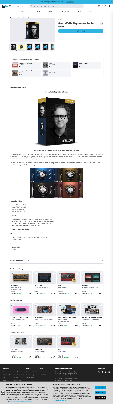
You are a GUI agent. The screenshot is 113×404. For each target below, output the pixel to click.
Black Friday (17, 380)
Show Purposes (100, 398)
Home (17, 6)
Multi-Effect (85, 287)
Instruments (7, 372)
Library (22, 6)
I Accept (100, 387)
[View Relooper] (92, 277)
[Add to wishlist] (102, 23)
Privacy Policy (30, 375)
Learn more (70, 2)
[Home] (10, 17)
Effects (5, 377)
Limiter (36, 287)
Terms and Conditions (32, 372)
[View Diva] (68, 277)
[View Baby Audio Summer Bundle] (92, 309)
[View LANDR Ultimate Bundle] (21, 309)
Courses (16, 377)
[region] (56, 393)
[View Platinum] (21, 341)
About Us (43, 375)
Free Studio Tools (19, 375)
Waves (60, 19)
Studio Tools (6, 375)
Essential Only (100, 392)
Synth (59, 287)
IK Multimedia (49, 319)
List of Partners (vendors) (60, 400)
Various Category (16, 17)
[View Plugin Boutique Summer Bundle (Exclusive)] (68, 309)
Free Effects (17, 372)
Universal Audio (16, 289)
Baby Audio (96, 319)
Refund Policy (30, 377)
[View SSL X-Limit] (44, 277)
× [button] (111, 2)
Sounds (5, 380)
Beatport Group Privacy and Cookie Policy (21, 401)
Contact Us (43, 372)
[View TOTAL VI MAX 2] (44, 309)
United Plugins (94, 287)
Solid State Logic (44, 287)
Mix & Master (14, 351)
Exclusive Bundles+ (65, 321)
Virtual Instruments (16, 287)
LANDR (23, 319)
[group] (21, 283)
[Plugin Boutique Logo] (7, 6)
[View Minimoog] (21, 277)
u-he (64, 287)
